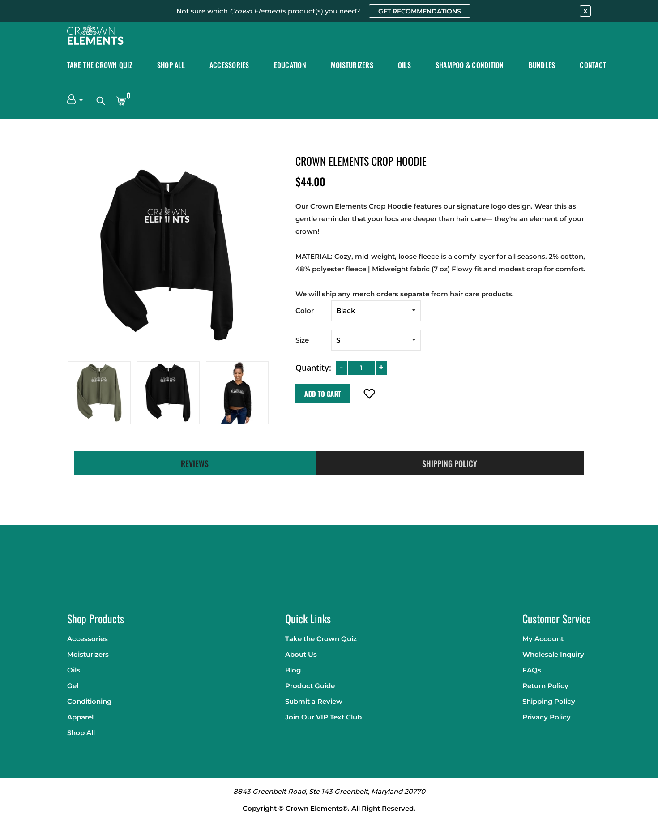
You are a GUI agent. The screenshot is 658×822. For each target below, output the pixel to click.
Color (304, 310)
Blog (293, 670)
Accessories (229, 65)
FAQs (531, 670)
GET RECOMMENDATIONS (419, 11)
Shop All (171, 65)
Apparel (80, 717)
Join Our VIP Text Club (323, 717)
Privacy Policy (546, 717)
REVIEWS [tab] (195, 463)
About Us (301, 654)
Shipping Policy (548, 701)
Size (302, 340)
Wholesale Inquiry (553, 654)
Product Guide (310, 685)
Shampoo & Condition (470, 65)
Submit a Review (313, 701)
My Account (543, 638)
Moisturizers (352, 65)
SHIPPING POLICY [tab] (449, 463)
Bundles (542, 65)
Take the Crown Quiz (99, 65)
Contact (593, 65)
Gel (72, 685)
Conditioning (89, 701)
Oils (404, 65)
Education (290, 65)
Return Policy (545, 685)
